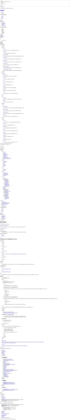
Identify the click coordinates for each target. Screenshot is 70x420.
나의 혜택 (4, 77)
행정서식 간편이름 (5, 54)
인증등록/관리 (3, 23)
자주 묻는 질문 (5, 126)
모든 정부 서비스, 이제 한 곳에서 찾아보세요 (6, 143)
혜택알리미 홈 (5, 74)
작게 (2, 28)
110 (10, 400)
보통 (2, 29)
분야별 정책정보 (5, 106)
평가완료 (3, 337)
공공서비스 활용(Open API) (5, 413)
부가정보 (3, 353)
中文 (2, 17)
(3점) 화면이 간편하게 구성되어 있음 (9, 330)
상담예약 (4, 132)
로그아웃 (1, 42)
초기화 (2, 33)
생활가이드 (4, 97)
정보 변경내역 (3, 354)
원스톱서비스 (5, 60)
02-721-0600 (8, 399)
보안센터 (3, 24)
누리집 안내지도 (4, 25)
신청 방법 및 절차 (4, 351)
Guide (2, 18)
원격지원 (3, 412)
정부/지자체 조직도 (5, 109)
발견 (3, 83)
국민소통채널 (3, 355)
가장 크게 (3, 32)
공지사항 (4, 120)
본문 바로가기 (2, 6)
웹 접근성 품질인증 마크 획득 (5, 417)
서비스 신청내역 (4, 40)
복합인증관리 (3, 216)
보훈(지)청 (3, 271)
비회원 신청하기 (6, 225)
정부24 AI (2, 43)
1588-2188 (5, 399)
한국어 (3, 16)
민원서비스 (3, 235)
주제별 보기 (4, 51)
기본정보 (3, 350)
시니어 (1, 20)
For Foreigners (3, 14)
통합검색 (1, 35)
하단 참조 (4, 256)
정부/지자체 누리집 (5, 112)
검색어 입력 (2, 1)
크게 (2, 31)
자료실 (4, 129)
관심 (3, 80)
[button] (2, 12)
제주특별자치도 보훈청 (8, 271)
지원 (2, 21)
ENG (2, 209)
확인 (2, 339)
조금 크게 (3, 30)
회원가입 (3, 36)
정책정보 (3, 103)
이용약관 (3, 415)
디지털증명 (3, 378)
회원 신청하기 (2, 225)
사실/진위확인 (5, 57)
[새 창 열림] (7, 359)
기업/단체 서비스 (5, 63)
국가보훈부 (9, 314)
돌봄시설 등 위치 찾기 (6, 66)
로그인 (1, 36)
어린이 (1, 212)
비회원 (1, 37)
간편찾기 (4, 86)
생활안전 (4, 100)
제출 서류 (3, 352)
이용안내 (4, 123)
